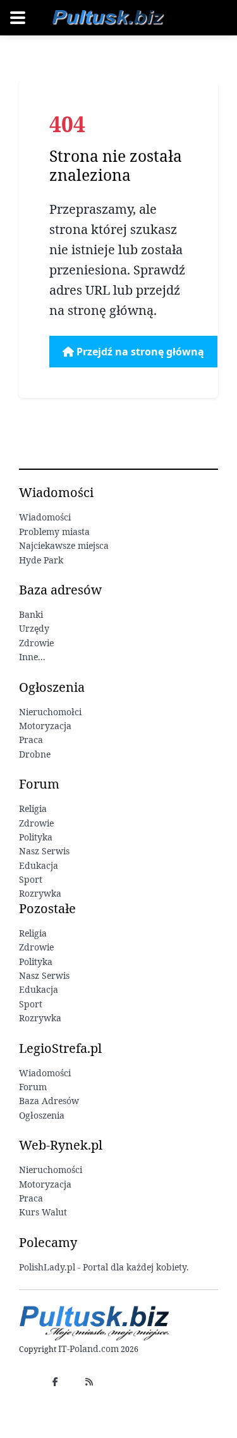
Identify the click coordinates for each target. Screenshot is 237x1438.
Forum (33, 1087)
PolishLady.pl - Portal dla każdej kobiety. (104, 1267)
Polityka (35, 837)
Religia (33, 808)
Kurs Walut (43, 1212)
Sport (30, 879)
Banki (31, 614)
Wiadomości (45, 517)
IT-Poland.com (88, 1349)
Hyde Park (41, 560)
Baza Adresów (49, 1101)
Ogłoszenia (41, 1115)
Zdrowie (36, 643)
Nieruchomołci (50, 712)
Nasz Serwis (44, 851)
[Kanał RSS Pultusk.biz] (89, 1381)
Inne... (32, 657)
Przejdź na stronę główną (139, 352)
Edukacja (38, 865)
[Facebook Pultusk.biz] (55, 1381)
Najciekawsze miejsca (64, 545)
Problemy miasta (54, 531)
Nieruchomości (50, 1170)
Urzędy (34, 628)
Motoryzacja (45, 726)
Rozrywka (40, 893)
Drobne (35, 754)
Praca (31, 740)
